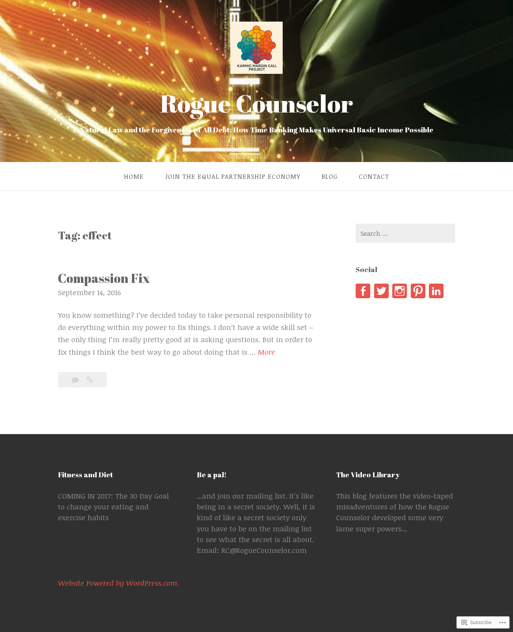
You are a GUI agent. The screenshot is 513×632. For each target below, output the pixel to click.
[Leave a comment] (76, 380)
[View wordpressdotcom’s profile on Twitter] (381, 290)
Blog (329, 176)
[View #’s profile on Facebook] (363, 290)
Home (134, 176)
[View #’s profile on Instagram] (399, 290)
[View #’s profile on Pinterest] (418, 290)
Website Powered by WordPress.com (117, 583)
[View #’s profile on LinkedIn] (436, 290)
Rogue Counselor (256, 103)
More (266, 352)
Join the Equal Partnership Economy (232, 176)
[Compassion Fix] (90, 380)
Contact (374, 176)
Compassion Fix (104, 278)
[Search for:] (405, 233)
